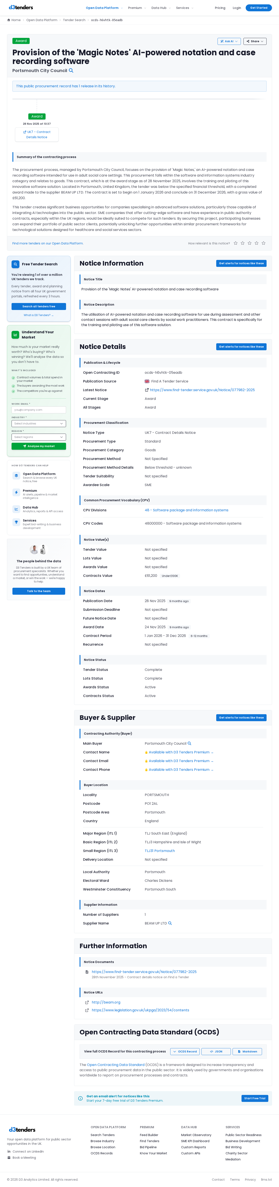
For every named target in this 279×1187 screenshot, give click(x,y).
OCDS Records (102, 1153)
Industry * (19, 417)
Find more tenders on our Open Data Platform (47, 243)
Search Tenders (103, 1135)
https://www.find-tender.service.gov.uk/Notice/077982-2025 (202, 389)
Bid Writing (234, 1147)
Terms (235, 1179)
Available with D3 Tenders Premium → (181, 752)
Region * (18, 431)
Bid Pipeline (148, 1147)
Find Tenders (149, 1141)
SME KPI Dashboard (195, 1141)
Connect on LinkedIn (28, 1151)
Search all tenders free (38, 306)
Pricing (220, 8)
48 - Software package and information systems (186, 510)
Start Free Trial (254, 1098)
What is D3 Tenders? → (39, 315)
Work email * (21, 404)
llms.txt (266, 1179)
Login (237, 8)
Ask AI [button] (229, 41)
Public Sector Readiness (244, 1135)
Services (182, 8)
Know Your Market (153, 1153)
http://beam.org (106, 1002)
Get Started (258, 8)
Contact (218, 1179)
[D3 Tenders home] (21, 8)
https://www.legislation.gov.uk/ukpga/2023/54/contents (140, 1010)
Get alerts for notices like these (241, 263)
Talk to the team (39, 591)
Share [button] (255, 41)
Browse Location (103, 1147)
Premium (135, 8)
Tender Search (74, 20)
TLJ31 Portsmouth (160, 850)
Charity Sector (237, 1153)
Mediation (233, 1159)
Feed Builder (149, 1135)
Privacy (250, 1179)
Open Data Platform (102, 8)
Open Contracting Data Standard (116, 1064)
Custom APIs (190, 1153)
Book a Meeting (24, 1157)
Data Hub (159, 8)
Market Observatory (196, 1135)
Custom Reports (193, 1147)
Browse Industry (102, 1141)
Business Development (243, 1141)
